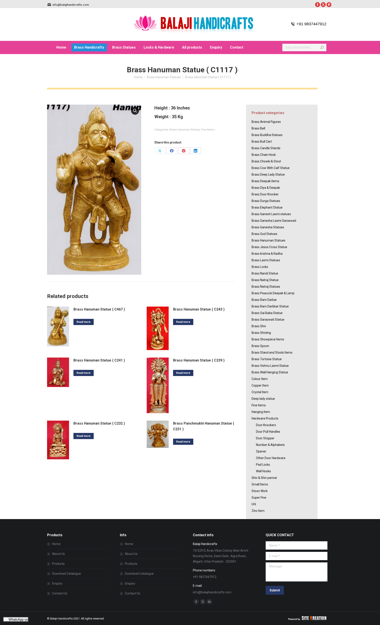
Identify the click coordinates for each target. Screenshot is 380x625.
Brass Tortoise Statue (267, 359)
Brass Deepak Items (265, 181)
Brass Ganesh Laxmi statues (271, 214)
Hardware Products (265, 418)
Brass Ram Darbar (264, 300)
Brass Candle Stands (266, 148)
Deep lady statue (263, 398)
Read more (84, 321)
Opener (261, 451)
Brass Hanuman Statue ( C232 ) (99, 423)
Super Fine (259, 497)
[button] (135, 111)
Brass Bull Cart (262, 141)
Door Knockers (266, 425)
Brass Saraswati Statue (268, 319)
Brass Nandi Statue (265, 273)
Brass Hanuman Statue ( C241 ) (99, 360)
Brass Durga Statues (266, 201)
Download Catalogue (66, 573)
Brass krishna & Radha (267, 253)
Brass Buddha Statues (267, 135)
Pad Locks (263, 464)
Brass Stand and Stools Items (272, 352)
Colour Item (260, 379)
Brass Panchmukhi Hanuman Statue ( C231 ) (203, 426)
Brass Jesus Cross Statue (269, 247)
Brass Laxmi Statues (266, 260)
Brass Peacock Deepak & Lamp (273, 293)
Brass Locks (260, 267)
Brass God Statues (264, 234)
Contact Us (59, 593)
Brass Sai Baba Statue (267, 313)
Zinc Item (258, 510)
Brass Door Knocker (265, 194)
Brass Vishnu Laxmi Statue (270, 365)
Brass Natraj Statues (266, 286)
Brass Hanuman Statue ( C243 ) (199, 309)
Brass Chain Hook (264, 154)
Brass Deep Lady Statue (268, 174)
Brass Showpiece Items (268, 339)
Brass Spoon (260, 346)
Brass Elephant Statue (267, 207)
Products (58, 563)
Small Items (260, 484)
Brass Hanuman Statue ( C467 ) (99, 309)
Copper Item (260, 385)
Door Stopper (265, 438)
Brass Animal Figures (266, 122)
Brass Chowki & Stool (266, 161)
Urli (254, 504)
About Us (58, 554)
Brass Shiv (259, 326)
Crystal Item (260, 392)
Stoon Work (260, 491)
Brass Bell (258, 128)
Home (56, 544)
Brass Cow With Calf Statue (271, 168)
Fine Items (207, 129)
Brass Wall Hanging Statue (270, 372)
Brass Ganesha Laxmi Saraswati (274, 220)
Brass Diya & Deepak (266, 187)
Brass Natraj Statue (265, 280)
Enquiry (57, 583)
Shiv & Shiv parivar (264, 478)
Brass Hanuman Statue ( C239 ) (199, 360)
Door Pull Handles (268, 431)
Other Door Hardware (270, 458)
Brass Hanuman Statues (185, 129)
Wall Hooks (263, 471)
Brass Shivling (261, 332)
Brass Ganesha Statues (268, 227)
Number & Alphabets (270, 445)
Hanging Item (261, 412)
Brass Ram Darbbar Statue (270, 306)
